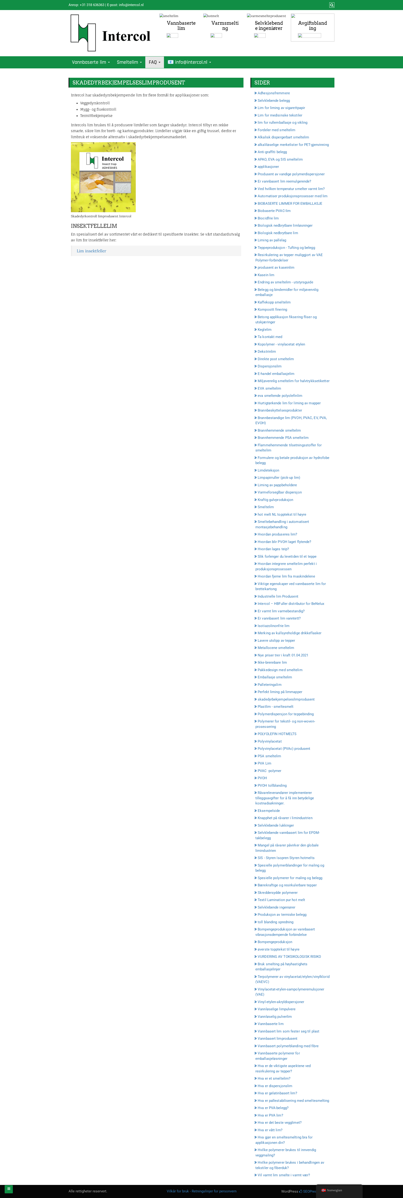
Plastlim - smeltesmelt (275, 707)
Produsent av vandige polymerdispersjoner (291, 174)
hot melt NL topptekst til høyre (282, 514)
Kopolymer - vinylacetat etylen (281, 344)
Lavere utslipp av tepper (276, 640)
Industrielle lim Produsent (278, 596)
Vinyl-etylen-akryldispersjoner (281, 1002)
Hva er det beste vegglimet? (280, 1122)
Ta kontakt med (270, 337)
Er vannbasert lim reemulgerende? (284, 181)
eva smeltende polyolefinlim (280, 396)
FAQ (153, 62)
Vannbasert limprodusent (277, 1038)
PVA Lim (264, 763)
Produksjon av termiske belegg (282, 915)
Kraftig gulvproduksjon (275, 500)
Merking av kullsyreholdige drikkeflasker (289, 633)
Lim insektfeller (91, 251)
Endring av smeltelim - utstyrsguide (285, 282)
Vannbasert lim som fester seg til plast (288, 1031)
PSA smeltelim (269, 756)
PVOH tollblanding (272, 785)
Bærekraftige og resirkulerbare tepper (287, 885)
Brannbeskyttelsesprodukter (280, 410)
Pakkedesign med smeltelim (280, 670)
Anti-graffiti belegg (272, 152)
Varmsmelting (225, 25)
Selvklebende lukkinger (276, 825)
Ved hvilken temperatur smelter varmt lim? (291, 189)
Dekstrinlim (267, 351)
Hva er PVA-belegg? (273, 1108)
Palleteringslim (269, 685)
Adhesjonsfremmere (274, 93)
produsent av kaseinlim (276, 267)
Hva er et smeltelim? (274, 1078)
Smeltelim (128, 62)
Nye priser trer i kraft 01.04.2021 (283, 655)
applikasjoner (268, 167)
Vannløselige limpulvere (276, 1009)
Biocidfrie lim (268, 218)
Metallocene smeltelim (276, 648)
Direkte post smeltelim (276, 359)
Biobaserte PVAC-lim (274, 211)
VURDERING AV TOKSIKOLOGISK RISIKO (289, 957)
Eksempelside (269, 811)
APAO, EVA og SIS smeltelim (280, 159)
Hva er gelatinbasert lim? (277, 1093)
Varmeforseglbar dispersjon (280, 492)
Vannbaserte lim (181, 25)
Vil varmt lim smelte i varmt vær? (284, 1175)
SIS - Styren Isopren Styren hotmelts (286, 858)
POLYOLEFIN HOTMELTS (277, 734)
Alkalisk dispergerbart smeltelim (283, 137)
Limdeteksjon (268, 470)
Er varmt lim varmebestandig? (281, 611)
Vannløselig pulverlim (275, 1017)
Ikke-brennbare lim (272, 662)
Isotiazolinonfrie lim (273, 626)
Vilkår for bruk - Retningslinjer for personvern (201, 1191)
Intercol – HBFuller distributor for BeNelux (291, 604)
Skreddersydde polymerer (278, 893)
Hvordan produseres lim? (277, 534)
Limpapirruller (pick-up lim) (279, 478)
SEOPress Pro (313, 1191)
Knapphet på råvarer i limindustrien (285, 818)
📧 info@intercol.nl (188, 62)
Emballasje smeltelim (275, 677)
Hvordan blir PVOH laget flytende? (284, 542)
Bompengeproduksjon (275, 942)
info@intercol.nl (131, 5)
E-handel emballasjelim (276, 374)
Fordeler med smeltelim (276, 130)
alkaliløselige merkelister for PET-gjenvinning (293, 145)
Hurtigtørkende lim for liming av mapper (289, 403)
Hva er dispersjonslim (275, 1086)
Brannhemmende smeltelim (279, 430)
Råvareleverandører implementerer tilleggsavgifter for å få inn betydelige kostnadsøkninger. (284, 798)
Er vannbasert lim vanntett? (279, 618)
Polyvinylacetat (270, 741)
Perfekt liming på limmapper (280, 692)
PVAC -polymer (269, 771)
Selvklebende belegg (274, 101)
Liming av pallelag (272, 240)
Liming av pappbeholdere (277, 485)
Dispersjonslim (269, 366)
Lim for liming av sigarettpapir (281, 108)
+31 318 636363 (92, 5)
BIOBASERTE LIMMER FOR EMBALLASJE (290, 203)
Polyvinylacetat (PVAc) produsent (284, 749)
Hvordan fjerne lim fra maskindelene (286, 576)
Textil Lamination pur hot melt (281, 900)
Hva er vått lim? (270, 1130)
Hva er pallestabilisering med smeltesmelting (293, 1101)
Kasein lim (266, 275)
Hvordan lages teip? (273, 549)
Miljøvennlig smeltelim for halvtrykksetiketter (294, 381)
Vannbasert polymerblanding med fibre (288, 1046)
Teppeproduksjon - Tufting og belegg (286, 248)
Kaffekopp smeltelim (274, 302)
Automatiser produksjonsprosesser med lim (292, 196)
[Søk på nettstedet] (331, 5)
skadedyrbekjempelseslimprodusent (286, 699)
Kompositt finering (272, 309)
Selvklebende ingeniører (269, 25)
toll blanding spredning (275, 922)
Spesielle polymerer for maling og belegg (290, 878)
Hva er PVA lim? (270, 1115)
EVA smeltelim (269, 388)
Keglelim (264, 330)
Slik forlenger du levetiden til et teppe (287, 556)
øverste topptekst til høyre (278, 949)
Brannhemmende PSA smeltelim (283, 438)
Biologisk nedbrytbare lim (278, 233)
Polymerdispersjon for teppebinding (286, 714)
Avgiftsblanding (312, 25)
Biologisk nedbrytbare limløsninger (285, 225)
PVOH (262, 778)
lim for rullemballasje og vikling (282, 122)
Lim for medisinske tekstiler (280, 115)
